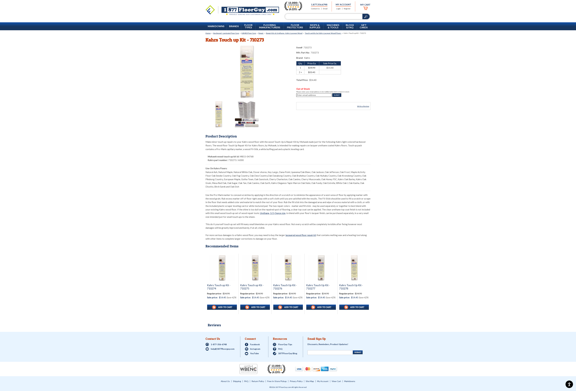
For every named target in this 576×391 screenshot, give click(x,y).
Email (325, 9)
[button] (336, 95)
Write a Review (363, 106)
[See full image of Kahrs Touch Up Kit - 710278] (354, 267)
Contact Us (315, 9)
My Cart (365, 4)
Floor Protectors (295, 26)
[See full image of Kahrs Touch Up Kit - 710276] (288, 267)
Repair (261, 33)
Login (338, 9)
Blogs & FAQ (350, 26)
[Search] (323, 16)
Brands (234, 26)
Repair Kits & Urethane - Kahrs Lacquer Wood (284, 33)
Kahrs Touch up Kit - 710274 (218, 287)
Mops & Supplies (314, 26)
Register (347, 9)
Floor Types (248, 26)
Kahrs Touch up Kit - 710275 (252, 287)
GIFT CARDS (364, 26)
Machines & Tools (333, 26)
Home (208, 33)
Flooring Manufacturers (269, 26)
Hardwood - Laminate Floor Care (226, 33)
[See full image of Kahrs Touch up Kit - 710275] (255, 267)
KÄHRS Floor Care (249, 33)
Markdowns (216, 26)
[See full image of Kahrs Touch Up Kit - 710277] (321, 267)
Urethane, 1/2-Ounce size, (273, 213)
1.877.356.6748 (319, 4)
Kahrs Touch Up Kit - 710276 (285, 287)
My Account (343, 4)
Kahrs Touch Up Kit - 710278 (351, 287)
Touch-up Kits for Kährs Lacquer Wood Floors (323, 33)
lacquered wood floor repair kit (300, 235)
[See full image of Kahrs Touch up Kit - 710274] (222, 268)
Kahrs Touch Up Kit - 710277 (318, 287)
